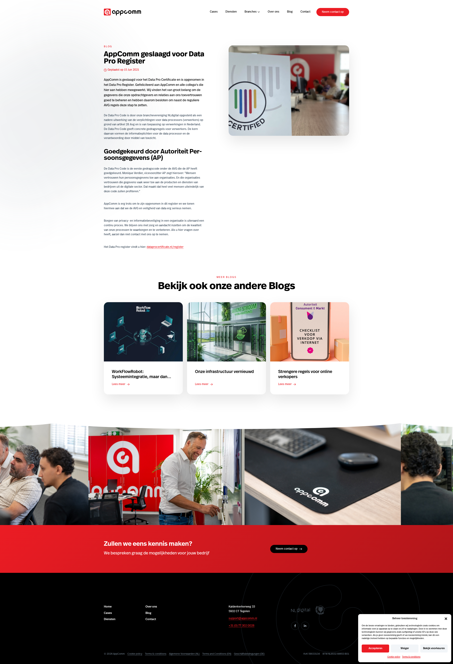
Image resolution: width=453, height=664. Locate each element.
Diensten (231, 11)
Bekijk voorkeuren (434, 648)
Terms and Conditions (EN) (216, 654)
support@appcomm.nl (243, 618)
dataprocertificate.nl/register (165, 247)
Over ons (273, 11)
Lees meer (118, 384)
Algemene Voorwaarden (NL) (184, 654)
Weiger (405, 648)
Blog (290, 11)
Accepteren (375, 648)
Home (108, 606)
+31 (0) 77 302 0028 (241, 625)
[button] (446, 618)
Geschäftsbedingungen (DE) (249, 654)
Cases (214, 11)
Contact (305, 11)
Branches (251, 11)
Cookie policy (393, 657)
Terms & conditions (411, 657)
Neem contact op (333, 12)
